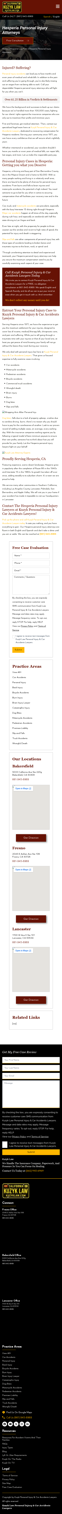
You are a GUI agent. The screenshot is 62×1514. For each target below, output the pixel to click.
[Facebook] (4, 1424)
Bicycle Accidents (20, 693)
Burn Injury (17, 698)
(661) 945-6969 (25, 16)
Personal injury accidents (13, 74)
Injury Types (7, 1448)
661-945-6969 (26, 287)
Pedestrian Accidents (22, 723)
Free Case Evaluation (12, 1487)
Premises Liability (20, 728)
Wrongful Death (19, 743)
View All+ (17, 672)
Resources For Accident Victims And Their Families (21, 1439)
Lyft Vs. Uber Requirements (14, 1455)
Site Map (6, 1483)
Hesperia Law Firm (18, 49)
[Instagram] (21, 1424)
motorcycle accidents (26, 206)
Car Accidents (19, 677)
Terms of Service (40, 1136)
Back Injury (17, 688)
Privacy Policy (27, 626)
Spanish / (48, 17)
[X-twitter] (16, 1424)
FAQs (4, 1444)
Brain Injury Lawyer (21, 703)
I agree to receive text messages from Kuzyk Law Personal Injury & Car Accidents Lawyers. (33, 639)
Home (5, 49)
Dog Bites (16, 713)
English (56, 17)
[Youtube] (10, 1424)
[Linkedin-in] (27, 1424)
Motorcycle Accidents (22, 718)
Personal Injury (19, 682)
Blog (4, 1451)
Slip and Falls (18, 733)
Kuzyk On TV (8, 1463)
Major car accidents (11, 213)
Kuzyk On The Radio (11, 1459)
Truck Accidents (19, 738)
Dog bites (6, 418)
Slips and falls (8, 239)
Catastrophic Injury (21, 708)
